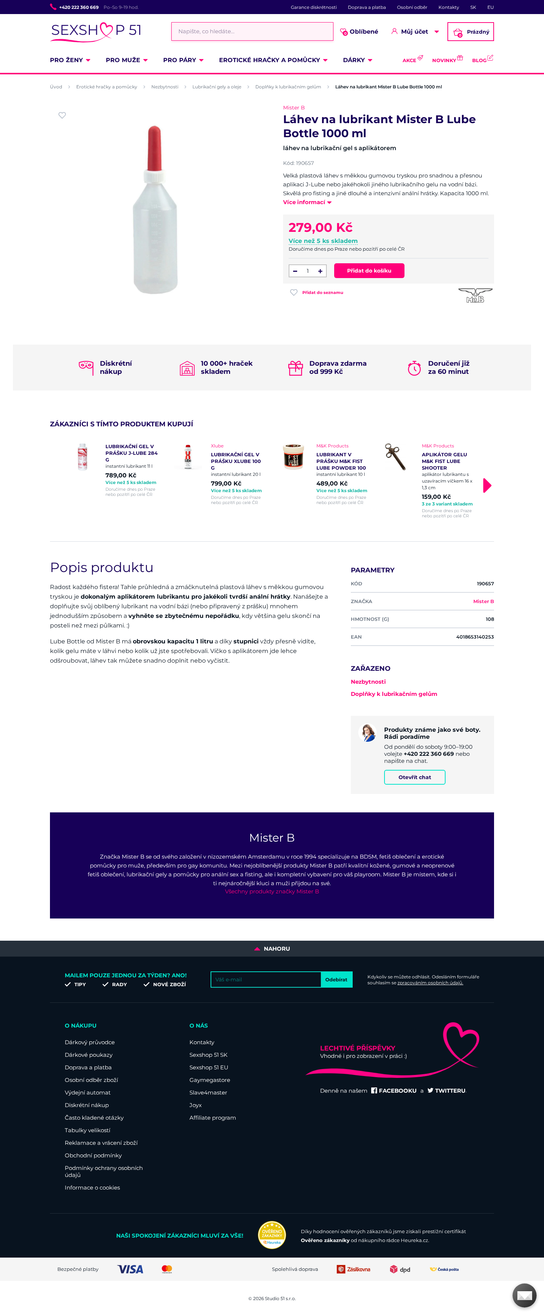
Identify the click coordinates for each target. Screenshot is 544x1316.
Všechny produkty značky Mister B (272, 891)
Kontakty (449, 7)
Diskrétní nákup (87, 1105)
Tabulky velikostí (87, 1130)
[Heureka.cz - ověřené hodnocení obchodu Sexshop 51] (272, 1247)
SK (473, 7)
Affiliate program (212, 1117)
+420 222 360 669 (79, 7)
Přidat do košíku (369, 270)
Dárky (354, 60)
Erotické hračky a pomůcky (269, 60)
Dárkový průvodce (90, 1042)
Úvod (56, 86)
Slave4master (208, 1092)
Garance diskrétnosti (314, 7)
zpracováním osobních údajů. (430, 982)
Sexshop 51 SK (208, 1054)
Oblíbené (361, 32)
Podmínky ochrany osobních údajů (104, 1171)
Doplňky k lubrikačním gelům (288, 86)
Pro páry (179, 60)
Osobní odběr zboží (91, 1079)
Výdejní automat (88, 1092)
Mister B (294, 107)
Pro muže (123, 60)
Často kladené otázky (94, 1117)
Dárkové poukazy (89, 1054)
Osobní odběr (412, 7)
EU (490, 7)
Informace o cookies (92, 1187)
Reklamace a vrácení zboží (101, 1142)
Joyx (195, 1105)
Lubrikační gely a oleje (216, 86)
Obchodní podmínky (93, 1155)
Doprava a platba (367, 7)
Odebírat (336, 979)
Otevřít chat (415, 777)
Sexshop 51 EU (208, 1067)
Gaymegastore (209, 1079)
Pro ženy (66, 60)
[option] (114, 470)
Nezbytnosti (164, 86)
